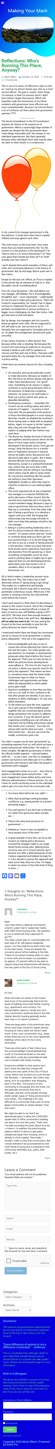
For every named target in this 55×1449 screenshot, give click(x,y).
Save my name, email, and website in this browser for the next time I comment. (26, 1250)
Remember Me (11, 1423)
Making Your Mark (27, 11)
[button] (2, 2)
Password (8, 1411)
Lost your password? (12, 1436)
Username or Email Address (17, 1400)
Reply (47, 972)
